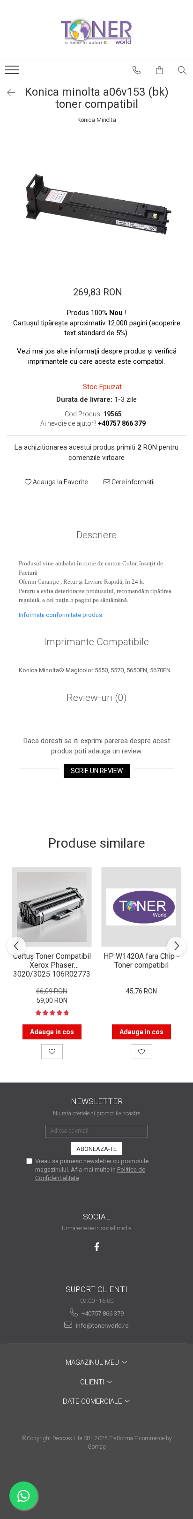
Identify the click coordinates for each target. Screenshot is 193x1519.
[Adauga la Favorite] (52, 1051)
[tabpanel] (96, 201)
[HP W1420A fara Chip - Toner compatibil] (141, 907)
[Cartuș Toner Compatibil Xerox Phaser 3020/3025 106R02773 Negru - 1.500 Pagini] (52, 907)
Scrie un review (97, 771)
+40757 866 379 (102, 1313)
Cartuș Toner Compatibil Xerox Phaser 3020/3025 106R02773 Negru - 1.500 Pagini (52, 964)
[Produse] (13, 73)
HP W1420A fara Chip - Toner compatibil (141, 961)
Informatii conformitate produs (60, 614)
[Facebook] (97, 1247)
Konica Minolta (96, 119)
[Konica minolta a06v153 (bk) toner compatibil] (96, 201)
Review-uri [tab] (97, 697)
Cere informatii (132, 482)
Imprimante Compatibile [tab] (96, 641)
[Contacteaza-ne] (137, 70)
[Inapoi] (7, 92)
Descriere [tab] (96, 535)
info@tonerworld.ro (101, 1325)
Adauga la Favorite (59, 482)
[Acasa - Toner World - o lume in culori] (96, 30)
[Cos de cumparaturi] (159, 70)
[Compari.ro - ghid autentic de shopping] (96, 1483)
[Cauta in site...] (182, 70)
